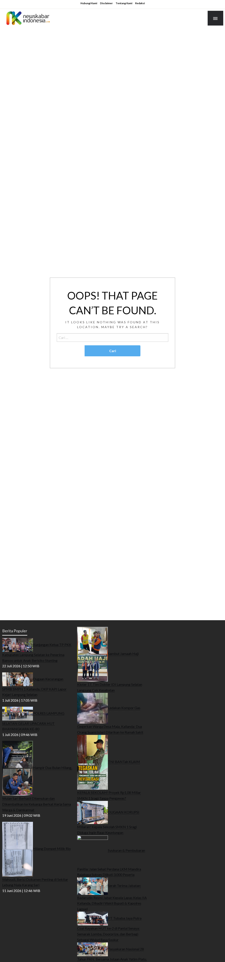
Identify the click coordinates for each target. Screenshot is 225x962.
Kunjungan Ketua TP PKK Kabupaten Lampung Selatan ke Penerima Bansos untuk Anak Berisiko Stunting (36, 652)
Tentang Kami (124, 3)
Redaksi (140, 3)
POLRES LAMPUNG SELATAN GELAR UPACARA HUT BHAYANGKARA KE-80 (33, 721)
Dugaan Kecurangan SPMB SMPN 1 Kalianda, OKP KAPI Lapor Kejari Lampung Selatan (34, 687)
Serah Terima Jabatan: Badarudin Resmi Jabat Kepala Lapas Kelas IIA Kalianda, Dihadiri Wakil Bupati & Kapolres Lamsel (112, 897)
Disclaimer (106, 3)
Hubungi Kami (88, 3)
